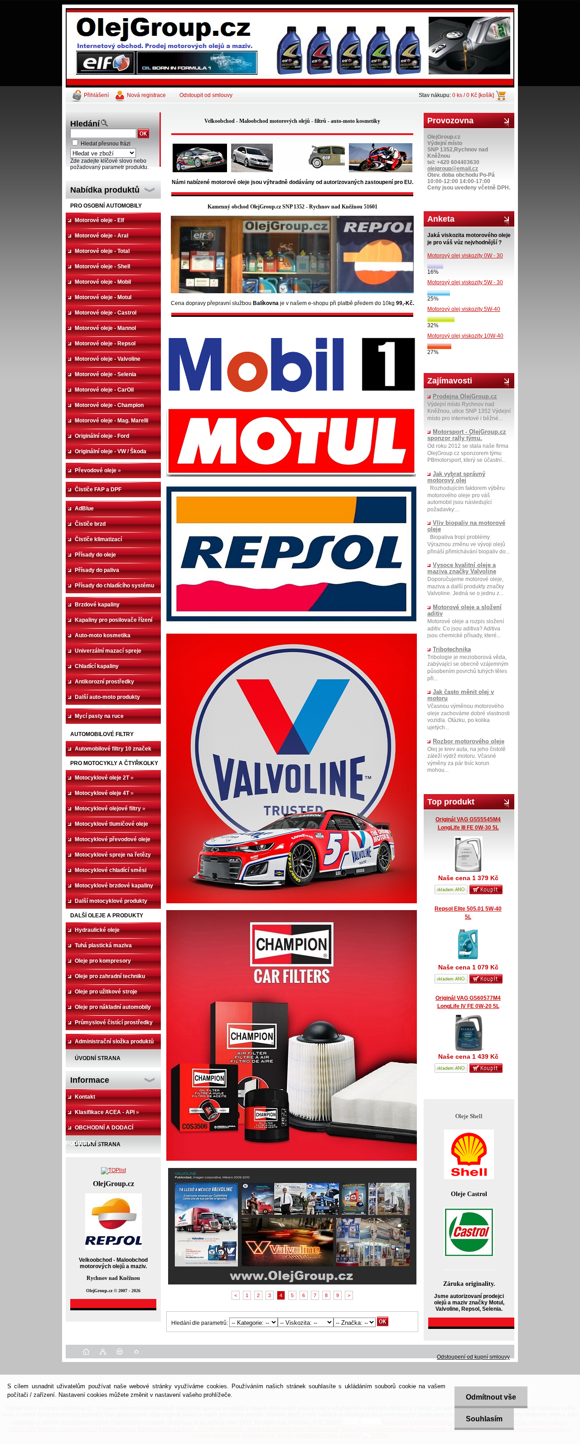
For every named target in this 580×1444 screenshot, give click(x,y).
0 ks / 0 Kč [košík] (473, 95)
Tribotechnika (452, 649)
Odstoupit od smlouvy (205, 95)
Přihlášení (96, 95)
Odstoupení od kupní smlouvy (473, 1357)
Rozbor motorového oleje (468, 741)
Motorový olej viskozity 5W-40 (463, 309)
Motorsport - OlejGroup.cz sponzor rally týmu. (466, 435)
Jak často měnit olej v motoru (460, 695)
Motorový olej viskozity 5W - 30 (465, 282)
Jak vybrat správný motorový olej (456, 477)
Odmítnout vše (491, 1397)
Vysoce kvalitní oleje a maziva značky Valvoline (461, 568)
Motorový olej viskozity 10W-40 (465, 336)
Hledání (85, 123)
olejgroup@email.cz (452, 168)
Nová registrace (146, 95)
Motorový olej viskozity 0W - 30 (465, 255)
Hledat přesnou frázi (105, 144)
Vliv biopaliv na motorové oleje (466, 526)
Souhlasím (484, 1419)
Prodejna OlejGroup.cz (465, 396)
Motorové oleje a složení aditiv (464, 610)
